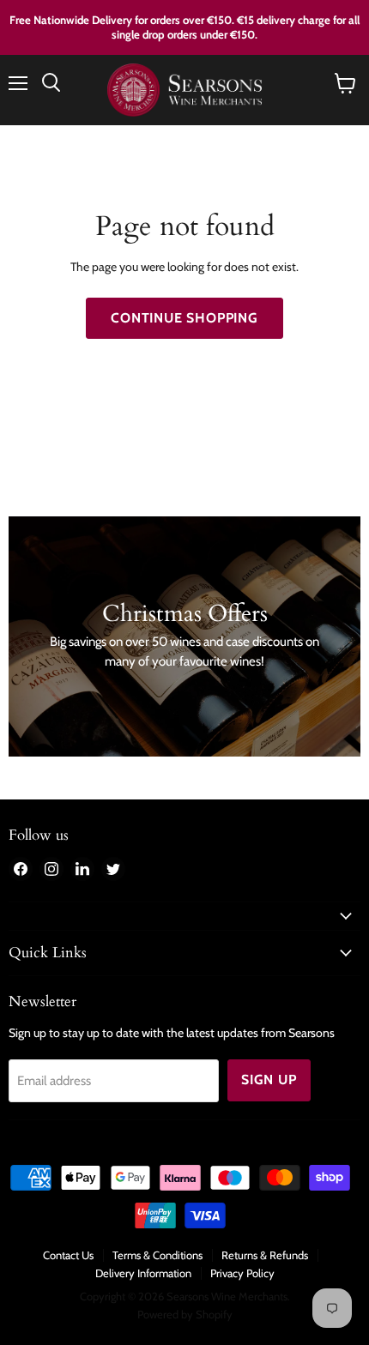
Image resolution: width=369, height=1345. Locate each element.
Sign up (269, 1079)
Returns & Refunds (264, 1255)
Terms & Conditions (157, 1255)
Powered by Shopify (185, 1314)
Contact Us (68, 1255)
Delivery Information (143, 1273)
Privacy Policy (242, 1273)
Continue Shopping (184, 318)
